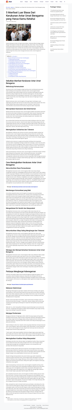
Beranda (8, 7)
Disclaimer (33, 405)
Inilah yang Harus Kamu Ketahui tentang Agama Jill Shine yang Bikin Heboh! (21, 399)
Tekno (57, 1)
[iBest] (7, 1)
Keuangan (41, 1)
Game (31, 1)
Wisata (61, 1)
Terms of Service (45, 405)
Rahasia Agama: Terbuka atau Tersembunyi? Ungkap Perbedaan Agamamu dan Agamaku (24, 398)
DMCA (47, 408)
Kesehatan (36, 1)
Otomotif (47, 1)
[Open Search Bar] (64, 1)
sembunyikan (14, 56)
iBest (10, 1)
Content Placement (27, 405)
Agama (21, 1)
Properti (52, 1)
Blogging (26, 1)
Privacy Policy (38, 405)
